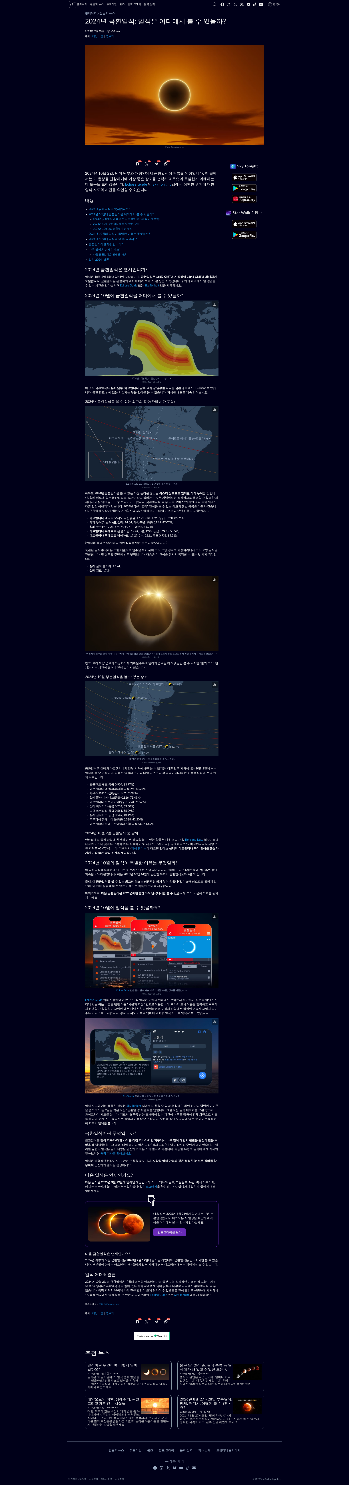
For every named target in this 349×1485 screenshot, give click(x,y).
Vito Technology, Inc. (175, 147)
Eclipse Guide (136, 184)
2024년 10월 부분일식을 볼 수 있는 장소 (116, 224)
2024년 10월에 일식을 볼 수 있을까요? (113, 239)
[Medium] (242, 4)
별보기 (110, 36)
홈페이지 (91, 13)
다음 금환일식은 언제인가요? (109, 254)
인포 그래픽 (166, 1450)
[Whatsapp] (166, 164)
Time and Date (194, 839)
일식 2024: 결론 (99, 259)
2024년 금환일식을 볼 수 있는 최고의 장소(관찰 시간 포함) (126, 219)
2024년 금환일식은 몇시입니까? (109, 209)
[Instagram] (229, 4)
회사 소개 (204, 1450)
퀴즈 (150, 1450)
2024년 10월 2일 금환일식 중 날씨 (112, 228)
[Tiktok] (254, 4)
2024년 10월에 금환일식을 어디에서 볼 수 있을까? (121, 214)
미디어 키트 (106, 1479)
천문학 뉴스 (107, 13)
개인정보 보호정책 (77, 1479)
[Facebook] (222, 4)
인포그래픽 (150, 1186)
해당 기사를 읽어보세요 (115, 1153)
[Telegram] (156, 164)
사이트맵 (119, 1479)
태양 (94, 36)
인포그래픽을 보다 (170, 1232)
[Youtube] (248, 4)
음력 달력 (186, 1450)
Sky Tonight (162, 184)
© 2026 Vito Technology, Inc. (266, 1479)
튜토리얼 (135, 1450)
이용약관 (93, 1479)
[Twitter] (235, 4)
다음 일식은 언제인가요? (105, 249)
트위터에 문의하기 (228, 1450)
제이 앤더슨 (139, 848)
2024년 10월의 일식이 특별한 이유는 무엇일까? (119, 233)
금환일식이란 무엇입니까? (106, 244)
